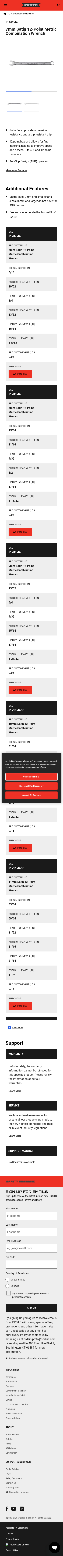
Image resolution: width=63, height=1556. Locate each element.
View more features (16, 170)
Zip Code (10, 1257)
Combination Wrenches (22, 13)
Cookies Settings (31, 777)
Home (4, 14)
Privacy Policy (19, 1335)
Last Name (12, 1224)
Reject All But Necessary (31, 786)
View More (17, 1027)
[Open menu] (5, 5)
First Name (12, 1208)
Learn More (15, 1091)
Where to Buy (20, 373)
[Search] (59, 5)
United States (17, 1279)
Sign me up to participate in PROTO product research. (31, 1295)
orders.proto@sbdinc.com (39, 1339)
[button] (7, 1509)
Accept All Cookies (31, 795)
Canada (14, 1286)
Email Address (13, 1240)
